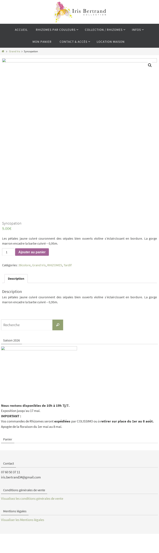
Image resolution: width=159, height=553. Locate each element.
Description (16, 278)
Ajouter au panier (32, 252)
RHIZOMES (54, 265)
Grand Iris (14, 51)
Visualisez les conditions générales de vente (32, 498)
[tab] (16, 278)
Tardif (68, 265)
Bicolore (25, 265)
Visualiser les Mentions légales (22, 519)
